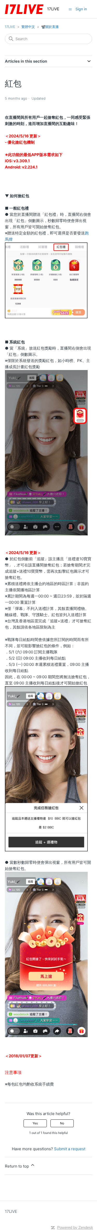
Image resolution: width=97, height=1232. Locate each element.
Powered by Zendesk (75, 1227)
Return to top (17, 1166)
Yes (35, 1123)
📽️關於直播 (50, 27)
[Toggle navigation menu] (70, 9)
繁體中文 (28, 27)
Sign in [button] (81, 9)
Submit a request (69, 1148)
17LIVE (10, 27)
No (62, 1123)
